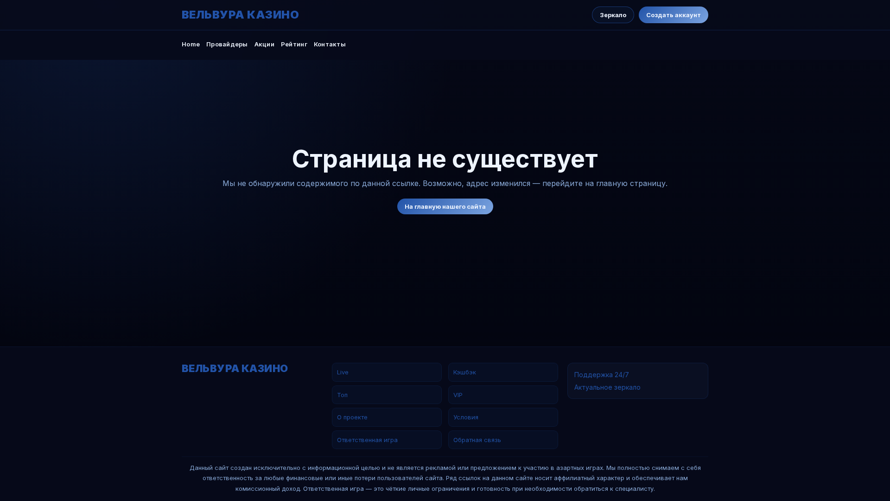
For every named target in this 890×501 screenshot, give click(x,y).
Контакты (330, 44)
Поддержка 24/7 (601, 375)
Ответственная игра (367, 439)
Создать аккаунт (673, 15)
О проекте (352, 417)
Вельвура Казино (240, 15)
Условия (465, 417)
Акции (264, 44)
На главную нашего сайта (445, 206)
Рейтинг (294, 44)
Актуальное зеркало (607, 387)
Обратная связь (477, 439)
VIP (458, 394)
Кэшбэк (464, 372)
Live (343, 372)
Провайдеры (227, 44)
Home (191, 44)
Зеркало (613, 15)
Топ (342, 394)
